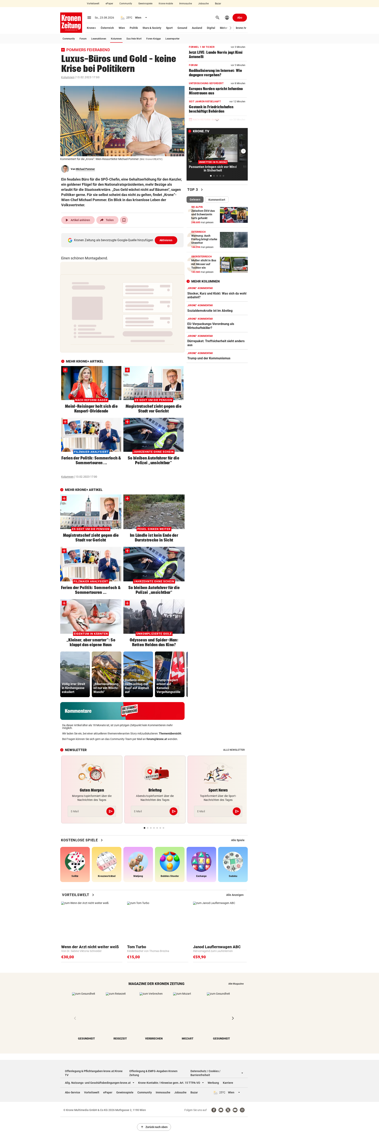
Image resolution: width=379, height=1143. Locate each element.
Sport (169, 27)
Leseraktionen (98, 38)
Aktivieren (166, 240)
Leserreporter (172, 38)
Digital (211, 27)
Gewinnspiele (145, 3)
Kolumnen (116, 38)
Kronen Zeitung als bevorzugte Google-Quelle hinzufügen (123, 240)
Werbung (213, 1082)
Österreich (107, 27)
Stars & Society (152, 27)
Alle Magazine (236, 983)
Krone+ (91, 27)
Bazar (218, 3)
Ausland (197, 27)
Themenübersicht (170, 733)
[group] (75, 674)
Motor (223, 27)
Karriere (228, 1082)
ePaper (109, 3)
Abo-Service (72, 1092)
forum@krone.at (156, 739)
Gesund (182, 27)
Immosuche (185, 3)
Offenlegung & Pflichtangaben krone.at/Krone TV (94, 1073)
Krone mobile (166, 3)
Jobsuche (203, 3)
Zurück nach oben (154, 1127)
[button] (231, 27)
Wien (122, 27)
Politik (134, 27)
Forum (83, 38)
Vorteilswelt (93, 3)
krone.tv (241, 27)
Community (125, 3)
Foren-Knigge (153, 38)
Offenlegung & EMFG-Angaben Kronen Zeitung (153, 1073)
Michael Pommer (85, 169)
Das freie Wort (134, 38)
